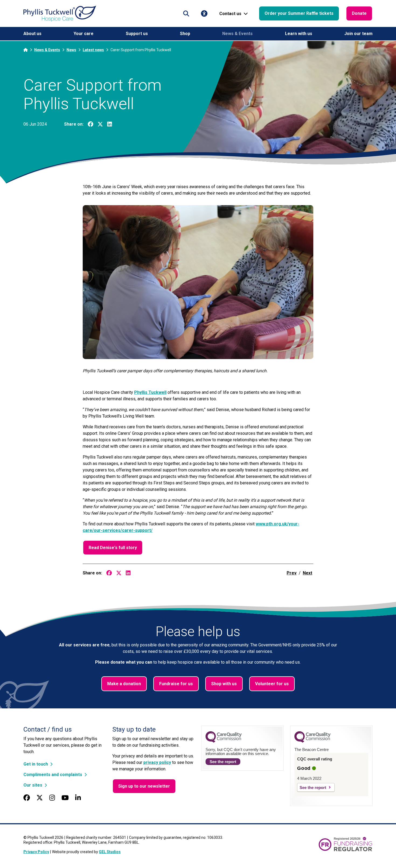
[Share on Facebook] (90, 124)
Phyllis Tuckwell (150, 392)
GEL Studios (110, 852)
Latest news (93, 50)
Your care (83, 33)
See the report (223, 761)
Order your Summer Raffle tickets (299, 13)
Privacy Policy (36, 852)
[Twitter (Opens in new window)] (39, 798)
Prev (292, 572)
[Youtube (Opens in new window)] (65, 798)
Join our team (358, 33)
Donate (359, 13)
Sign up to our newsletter (144, 786)
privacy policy (157, 762)
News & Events (237, 33)
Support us (137, 33)
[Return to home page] (59, 14)
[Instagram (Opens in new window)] (52, 798)
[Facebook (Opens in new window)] (26, 798)
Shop (185, 33)
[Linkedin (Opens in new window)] (78, 798)
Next (307, 572)
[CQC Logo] (224, 741)
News (71, 50)
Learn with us (298, 33)
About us (32, 33)
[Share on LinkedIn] (109, 124)
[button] (186, 13)
